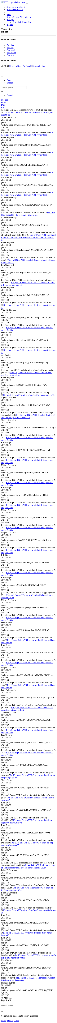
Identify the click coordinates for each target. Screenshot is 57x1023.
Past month (11, 52)
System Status (38, 66)
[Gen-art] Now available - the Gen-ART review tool (28, 213)
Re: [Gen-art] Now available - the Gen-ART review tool (27, 133)
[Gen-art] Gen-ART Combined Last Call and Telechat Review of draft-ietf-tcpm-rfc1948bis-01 (28, 237)
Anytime (10, 45)
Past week (11, 50)
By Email (27, 66)
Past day (10, 47)
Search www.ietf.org (16, 7)
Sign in (10, 24)
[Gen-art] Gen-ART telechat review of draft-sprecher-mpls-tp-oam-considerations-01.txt (28, 866)
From (3, 102)
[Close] (2, 1011)
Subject (4, 100)
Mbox (3, 1020)
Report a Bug (15, 66)
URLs (16, 1020)
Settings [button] (10, 19)
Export (10, 95)
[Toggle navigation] (2, 76)
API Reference (26, 17)
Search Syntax (13, 17)
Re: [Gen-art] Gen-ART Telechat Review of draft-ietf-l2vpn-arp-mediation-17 (28, 416)
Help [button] (9, 14)
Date (9, 80)
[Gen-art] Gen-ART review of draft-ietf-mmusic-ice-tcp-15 (29, 395)
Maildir (10, 1020)
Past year (11, 55)
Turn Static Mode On (21, 22)
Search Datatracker (15, 9)
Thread (10, 83)
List (2, 107)
